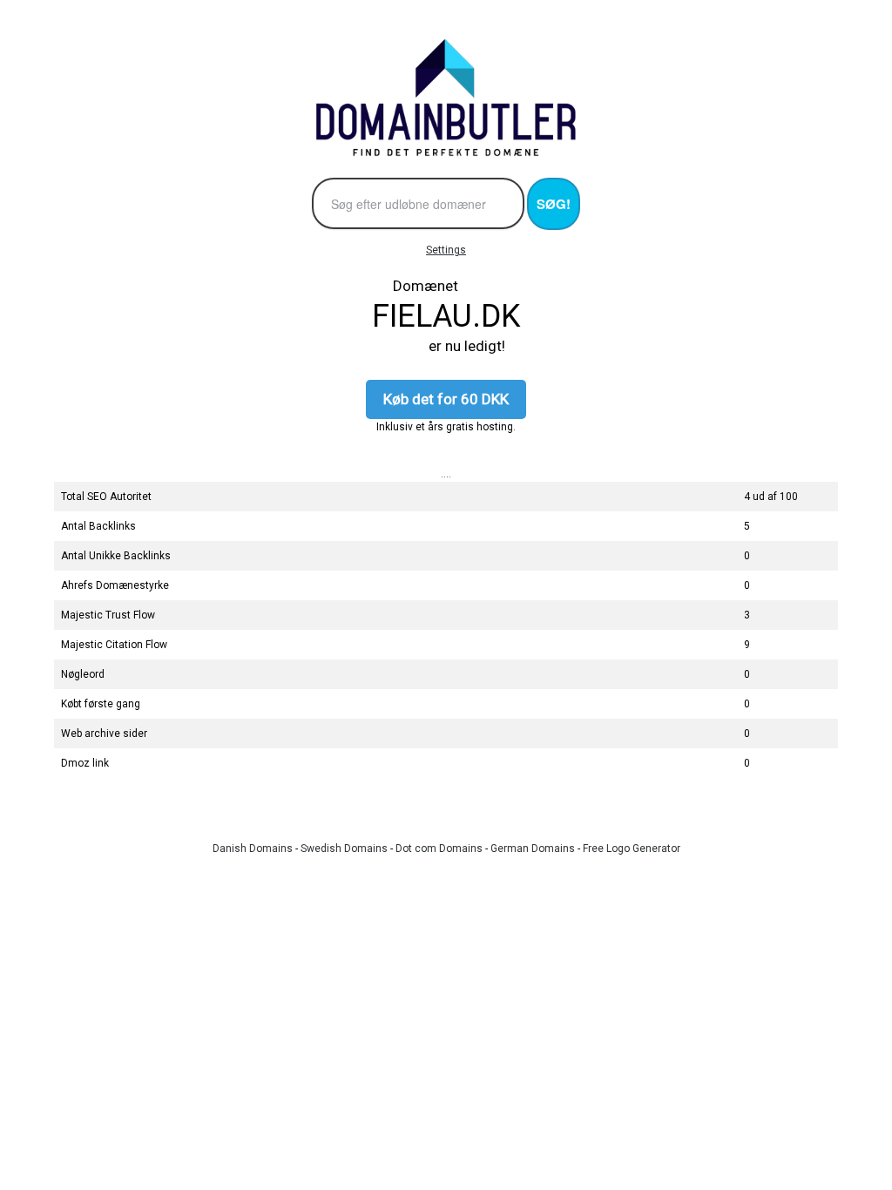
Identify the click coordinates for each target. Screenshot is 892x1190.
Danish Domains (253, 848)
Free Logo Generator (631, 848)
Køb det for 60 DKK (446, 399)
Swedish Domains (344, 848)
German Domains (532, 848)
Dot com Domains (439, 848)
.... (446, 474)
